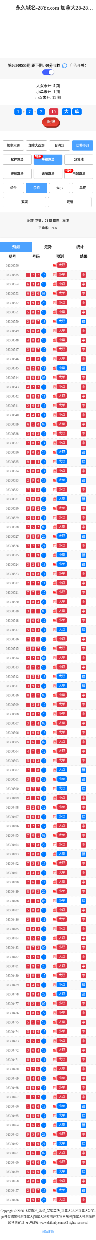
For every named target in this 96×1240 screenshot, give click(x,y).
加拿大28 (13, 145)
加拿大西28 (37, 145)
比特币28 (82, 145)
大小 (59, 188)
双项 (24, 202)
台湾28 (59, 145)
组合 (13, 188)
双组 (70, 202)
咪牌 (50, 122)
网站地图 (48, 1232)
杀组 (36, 188)
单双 (82, 188)
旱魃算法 (48, 160)
